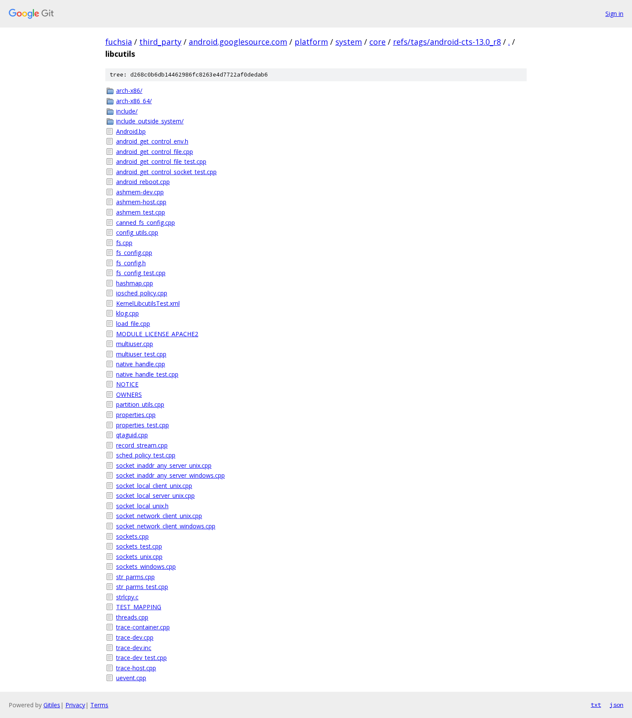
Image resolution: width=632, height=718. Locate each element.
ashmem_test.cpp (140, 212)
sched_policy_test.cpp (145, 455)
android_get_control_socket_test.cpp (166, 172)
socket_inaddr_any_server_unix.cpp (164, 465)
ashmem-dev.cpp (140, 192)
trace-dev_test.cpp (141, 658)
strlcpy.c (127, 597)
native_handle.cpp (140, 364)
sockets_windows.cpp (146, 566)
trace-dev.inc (133, 648)
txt (596, 705)
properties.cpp (136, 415)
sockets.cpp (132, 536)
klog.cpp (127, 313)
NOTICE (127, 384)
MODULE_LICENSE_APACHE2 (157, 334)
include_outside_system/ (150, 121)
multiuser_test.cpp (141, 354)
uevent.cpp (131, 678)
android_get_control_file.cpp (154, 151)
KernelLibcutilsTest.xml (148, 303)
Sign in (614, 13)
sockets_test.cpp (139, 546)
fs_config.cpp (134, 253)
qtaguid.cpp (132, 435)
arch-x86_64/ (134, 101)
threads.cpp (132, 617)
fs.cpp (124, 243)
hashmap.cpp (134, 283)
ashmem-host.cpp (141, 202)
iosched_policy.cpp (141, 293)
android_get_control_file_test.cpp (161, 161)
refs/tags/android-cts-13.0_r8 (447, 42)
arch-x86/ (129, 90)
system (348, 42)
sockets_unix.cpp (139, 556)
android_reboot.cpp (143, 182)
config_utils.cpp (137, 232)
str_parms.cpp (135, 577)
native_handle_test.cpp (147, 374)
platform (311, 42)
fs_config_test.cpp (141, 273)
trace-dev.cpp (134, 637)
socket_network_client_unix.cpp (159, 516)
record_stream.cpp (142, 445)
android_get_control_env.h (152, 141)
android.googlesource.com (238, 42)
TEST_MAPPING (138, 607)
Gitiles (51, 705)
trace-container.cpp (143, 627)
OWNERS (129, 394)
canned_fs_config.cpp (145, 222)
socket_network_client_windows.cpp (165, 526)
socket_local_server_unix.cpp (155, 495)
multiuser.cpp (134, 344)
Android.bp (131, 131)
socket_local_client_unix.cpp (154, 486)
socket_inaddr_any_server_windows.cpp (170, 475)
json (616, 705)
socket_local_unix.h (142, 506)
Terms (99, 705)
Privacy (75, 705)
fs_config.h (131, 263)
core (377, 42)
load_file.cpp (133, 323)
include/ (127, 111)
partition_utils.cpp (140, 404)
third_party (160, 42)
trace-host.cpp (136, 668)
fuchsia (118, 42)
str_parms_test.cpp (142, 587)
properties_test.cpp (142, 425)
